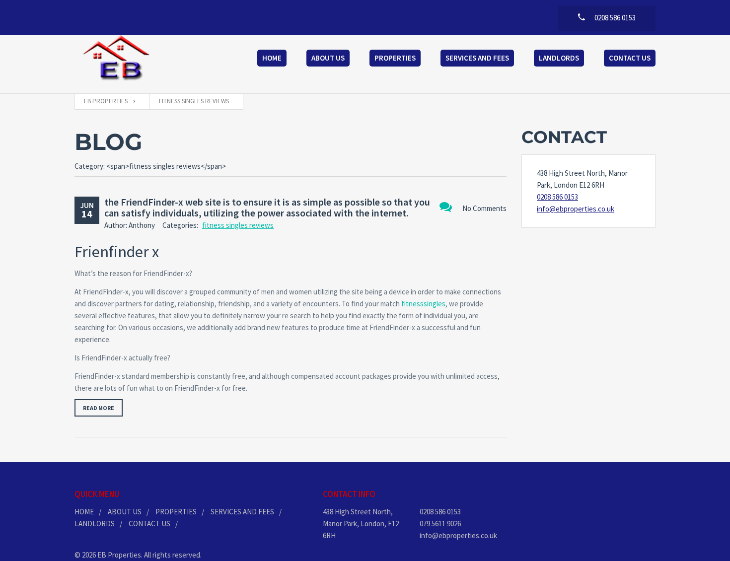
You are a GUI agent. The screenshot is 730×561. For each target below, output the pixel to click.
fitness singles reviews (238, 225)
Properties (395, 58)
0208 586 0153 (557, 197)
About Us (328, 58)
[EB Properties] (116, 59)
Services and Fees (477, 58)
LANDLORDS (94, 523)
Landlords (559, 58)
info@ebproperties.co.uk (575, 208)
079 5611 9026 (440, 523)
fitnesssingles (423, 303)
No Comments (484, 208)
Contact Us (630, 58)
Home (272, 58)
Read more (98, 408)
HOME (84, 511)
